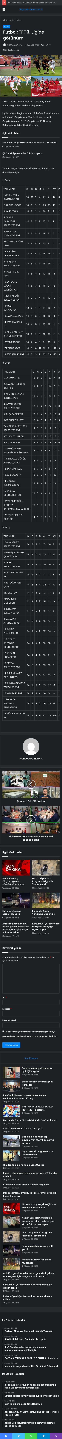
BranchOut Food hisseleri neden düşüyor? (26, 1184)
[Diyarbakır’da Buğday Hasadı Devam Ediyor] (11, 1155)
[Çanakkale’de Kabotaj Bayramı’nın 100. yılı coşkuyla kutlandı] (11, 1141)
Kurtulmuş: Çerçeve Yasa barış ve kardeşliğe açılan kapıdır (46, 926)
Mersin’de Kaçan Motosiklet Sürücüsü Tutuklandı (29, 142)
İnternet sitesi (9, 1020)
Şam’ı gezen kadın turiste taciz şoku (23, 1128)
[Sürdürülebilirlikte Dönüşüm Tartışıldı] (11, 1086)
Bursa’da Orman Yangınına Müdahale (43, 912)
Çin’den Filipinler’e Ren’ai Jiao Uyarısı (22, 153)
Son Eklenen (31, 1058)
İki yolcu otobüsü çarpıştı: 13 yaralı (11, 912)
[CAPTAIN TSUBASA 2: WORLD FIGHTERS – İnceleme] (11, 1111)
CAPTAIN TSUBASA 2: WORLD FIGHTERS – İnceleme (37, 1108)
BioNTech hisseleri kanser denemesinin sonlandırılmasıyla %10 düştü (24, 1097)
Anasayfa (9, 20)
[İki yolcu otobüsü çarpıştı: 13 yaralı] (16, 900)
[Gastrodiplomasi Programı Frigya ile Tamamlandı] (46, 868)
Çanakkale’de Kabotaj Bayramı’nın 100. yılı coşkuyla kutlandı (38, 1140)
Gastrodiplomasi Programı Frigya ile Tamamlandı (42, 881)
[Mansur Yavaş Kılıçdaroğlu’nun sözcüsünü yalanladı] (16, 868)
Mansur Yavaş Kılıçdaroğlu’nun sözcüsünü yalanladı (13, 881)
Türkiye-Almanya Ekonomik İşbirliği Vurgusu (37, 1070)
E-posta (6, 1009)
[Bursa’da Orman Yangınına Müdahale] (46, 900)
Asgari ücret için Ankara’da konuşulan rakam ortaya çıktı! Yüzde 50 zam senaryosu (38, 1221)
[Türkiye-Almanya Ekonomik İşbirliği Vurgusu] (11, 1072)
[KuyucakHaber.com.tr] (31, 9)
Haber (19, 20)
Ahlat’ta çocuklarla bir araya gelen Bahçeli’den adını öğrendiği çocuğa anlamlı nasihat (15, 928)
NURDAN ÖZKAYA (14, 45)
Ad (4, 997)
